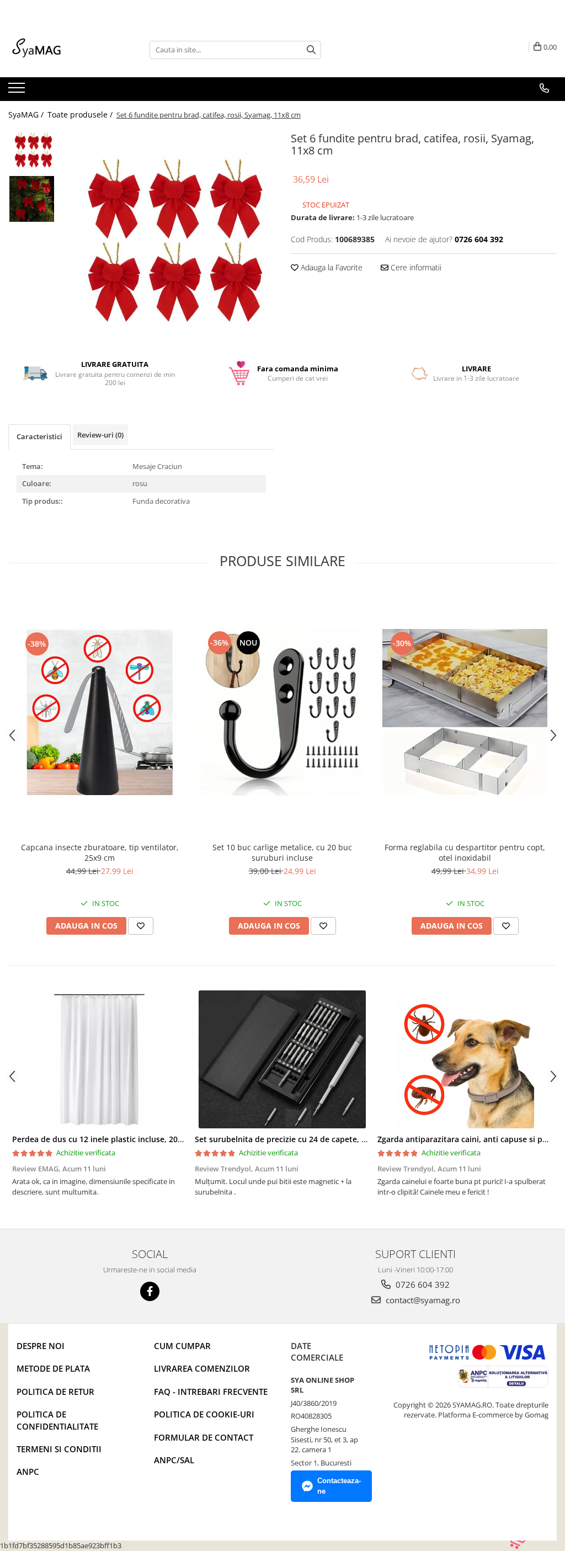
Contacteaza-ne (339, 1486)
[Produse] (18, 91)
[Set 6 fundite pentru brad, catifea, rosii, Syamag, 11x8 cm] (167, 239)
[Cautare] (311, 50)
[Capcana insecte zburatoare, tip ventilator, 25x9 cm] (100, 712)
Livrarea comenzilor (202, 1368)
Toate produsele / (81, 114)
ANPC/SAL (174, 1459)
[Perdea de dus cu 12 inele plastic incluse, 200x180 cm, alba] (99, 1059)
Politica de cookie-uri (204, 1414)
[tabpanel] (167, 239)
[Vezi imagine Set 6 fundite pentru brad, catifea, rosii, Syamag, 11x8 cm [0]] (32, 149)
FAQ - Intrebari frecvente (211, 1391)
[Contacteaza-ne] (544, 88)
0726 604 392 (421, 1284)
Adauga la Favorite (331, 267)
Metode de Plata (53, 1368)
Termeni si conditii (59, 1448)
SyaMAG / (27, 114)
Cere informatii (414, 267)
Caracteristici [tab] (39, 436)
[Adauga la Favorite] (140, 926)
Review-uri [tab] (100, 435)
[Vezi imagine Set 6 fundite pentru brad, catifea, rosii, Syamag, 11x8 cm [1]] (32, 199)
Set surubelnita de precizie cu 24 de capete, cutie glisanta (303, 1139)
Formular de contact (203, 1437)
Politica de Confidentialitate (57, 1420)
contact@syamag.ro (421, 1299)
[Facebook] (149, 1291)
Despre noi (41, 1345)
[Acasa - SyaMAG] (63, 49)
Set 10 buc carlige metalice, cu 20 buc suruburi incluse (282, 852)
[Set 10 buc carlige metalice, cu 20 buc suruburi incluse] (282, 712)
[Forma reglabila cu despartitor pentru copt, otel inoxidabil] (465, 712)
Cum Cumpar (182, 1345)
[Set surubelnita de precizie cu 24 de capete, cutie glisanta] (282, 1059)
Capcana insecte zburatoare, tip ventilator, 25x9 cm (100, 852)
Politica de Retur (55, 1391)
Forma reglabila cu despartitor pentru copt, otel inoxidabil (465, 852)
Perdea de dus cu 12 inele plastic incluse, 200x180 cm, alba (122, 1139)
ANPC (28, 1471)
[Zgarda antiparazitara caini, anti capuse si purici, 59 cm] (465, 1059)
